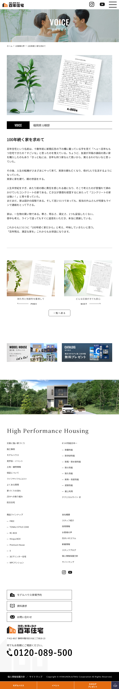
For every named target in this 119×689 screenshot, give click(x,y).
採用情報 (66, 526)
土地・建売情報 (14, 466)
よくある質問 (13, 484)
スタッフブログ (69, 550)
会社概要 (66, 514)
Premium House (17, 544)
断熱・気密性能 (72, 479)
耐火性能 (69, 467)
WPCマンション (17, 562)
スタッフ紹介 (68, 520)
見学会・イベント (15, 460)
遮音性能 (69, 485)
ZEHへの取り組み (15, 496)
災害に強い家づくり (16, 443)
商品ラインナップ (15, 514)
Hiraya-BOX (15, 538)
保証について (13, 472)
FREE (12, 521)
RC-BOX (13, 532)
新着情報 (66, 544)
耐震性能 (69, 449)
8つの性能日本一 (69, 443)
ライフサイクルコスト (17, 478)
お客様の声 (67, 532)
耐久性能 (69, 473)
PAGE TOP (114, 684)
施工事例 (11, 449)
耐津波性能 (70, 455)
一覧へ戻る (59, 312)
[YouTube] (71, 573)
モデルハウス (13, 455)
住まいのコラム (69, 538)
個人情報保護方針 (70, 555)
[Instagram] (65, 573)
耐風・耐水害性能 (73, 461)
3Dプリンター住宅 (18, 556)
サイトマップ (68, 561)
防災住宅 (11, 502)
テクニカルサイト (70, 497)
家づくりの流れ (14, 490)
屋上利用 (69, 491)
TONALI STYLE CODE (19, 526)
